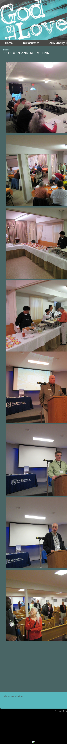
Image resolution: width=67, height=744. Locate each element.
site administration (13, 696)
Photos (6, 50)
